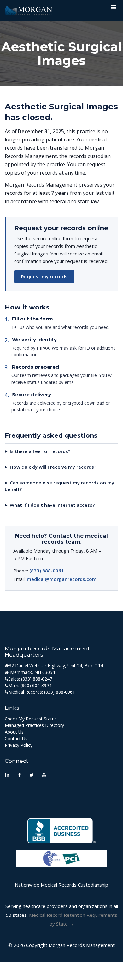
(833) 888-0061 (46, 570)
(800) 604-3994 (35, 685)
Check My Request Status (31, 719)
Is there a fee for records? (40, 451)
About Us (14, 732)
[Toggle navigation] (113, 9)
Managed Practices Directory (34, 725)
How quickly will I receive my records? (53, 467)
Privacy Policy (18, 745)
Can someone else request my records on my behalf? (59, 485)
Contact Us (16, 738)
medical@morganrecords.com (62, 579)
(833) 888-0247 (36, 679)
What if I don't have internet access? (52, 505)
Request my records (44, 276)
